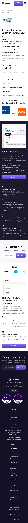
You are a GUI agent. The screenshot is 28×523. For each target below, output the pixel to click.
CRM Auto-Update (14, 434)
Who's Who (14, 475)
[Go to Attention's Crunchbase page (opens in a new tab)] (16, 390)
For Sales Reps (14, 456)
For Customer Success (14, 458)
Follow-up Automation (14, 442)
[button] (24, 3)
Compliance (14, 487)
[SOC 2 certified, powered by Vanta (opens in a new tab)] (18, 399)
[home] (7, 3)
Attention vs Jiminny (14, 514)
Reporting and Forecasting (14, 439)
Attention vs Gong (14, 507)
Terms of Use (14, 499)
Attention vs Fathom (14, 509)
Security (14, 485)
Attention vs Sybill (14, 512)
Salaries (9, 10)
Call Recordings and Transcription (14, 430)
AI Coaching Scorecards (14, 432)
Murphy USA (16, 10)
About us (14, 483)
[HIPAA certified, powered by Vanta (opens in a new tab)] (7, 399)
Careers (14, 473)
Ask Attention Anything (14, 437)
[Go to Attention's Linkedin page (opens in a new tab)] (12, 390)
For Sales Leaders (14, 454)
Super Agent (14, 444)
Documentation (14, 419)
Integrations (14, 417)
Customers (14, 415)
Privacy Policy (14, 497)
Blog (14, 466)
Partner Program (14, 490)
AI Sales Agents (14, 427)
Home (3, 10)
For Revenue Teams (14, 451)
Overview (14, 412)
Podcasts (13, 470)
